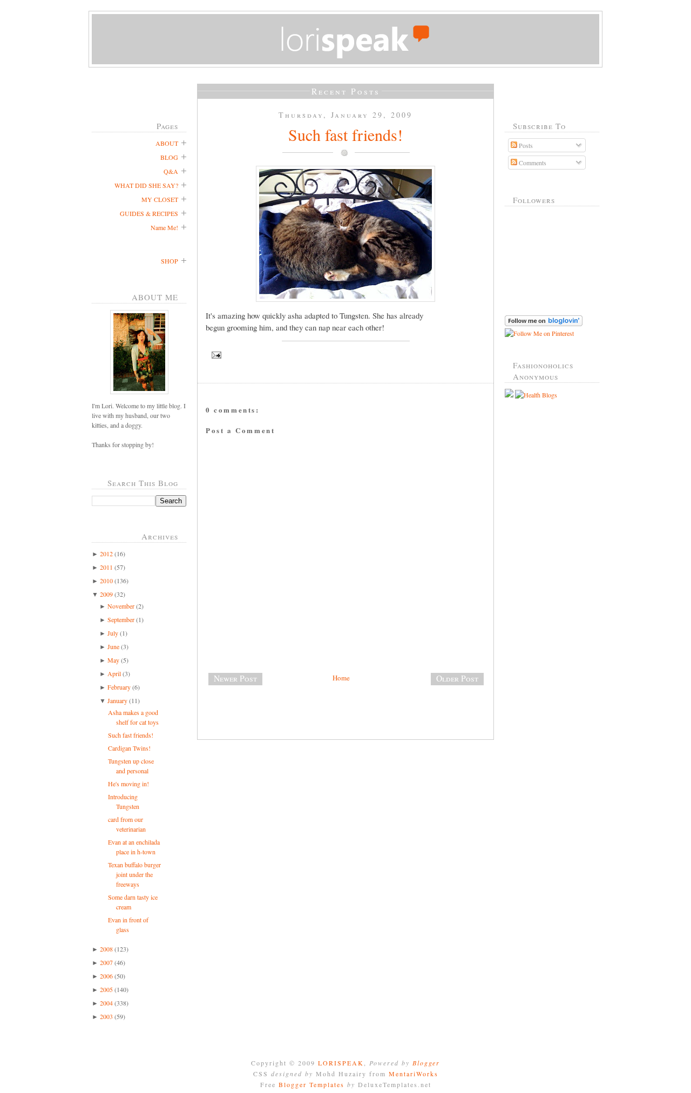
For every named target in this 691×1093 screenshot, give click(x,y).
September (120, 619)
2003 (106, 1016)
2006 (106, 975)
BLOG (169, 157)
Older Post (457, 678)
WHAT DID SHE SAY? (146, 185)
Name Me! (164, 227)
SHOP (169, 261)
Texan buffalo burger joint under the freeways (134, 874)
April (114, 673)
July (112, 633)
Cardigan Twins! (129, 748)
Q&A (171, 171)
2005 (106, 989)
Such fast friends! (130, 735)
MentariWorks (413, 1073)
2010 (106, 580)
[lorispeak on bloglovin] (543, 323)
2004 (106, 1002)
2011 (106, 567)
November (120, 606)
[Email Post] (345, 355)
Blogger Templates (311, 1084)
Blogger (426, 1062)
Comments (531, 162)
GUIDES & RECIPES (149, 213)
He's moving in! (128, 783)
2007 (106, 962)
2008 (106, 948)
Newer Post (235, 678)
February (119, 687)
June (113, 646)
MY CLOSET (159, 199)
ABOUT (166, 143)
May (113, 660)
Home (341, 678)
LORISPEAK (341, 1062)
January (117, 700)
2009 (106, 594)
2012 (106, 553)
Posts (525, 145)
